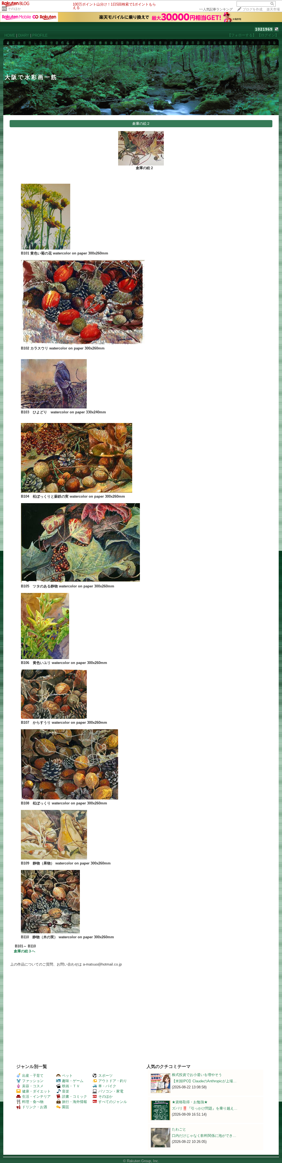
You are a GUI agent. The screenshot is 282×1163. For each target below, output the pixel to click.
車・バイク (107, 1086)
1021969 (264, 29)
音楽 (65, 1091)
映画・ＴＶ (71, 1086)
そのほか (14, 9)
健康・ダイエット (36, 1091)
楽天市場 (273, 9)
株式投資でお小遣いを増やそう (197, 1075)
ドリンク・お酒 (34, 1107)
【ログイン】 (268, 35)
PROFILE (40, 35)
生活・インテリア (36, 1096)
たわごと (179, 1129)
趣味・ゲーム (72, 1081)
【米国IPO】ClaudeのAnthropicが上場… (204, 1081)
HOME (9, 35)
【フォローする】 (241, 35)
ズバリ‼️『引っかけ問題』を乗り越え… (204, 1108)
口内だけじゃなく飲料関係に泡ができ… (204, 1136)
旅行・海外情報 (74, 1102)
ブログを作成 (252, 9)
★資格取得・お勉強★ (190, 1102)
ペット (67, 1075)
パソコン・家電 (110, 1091)
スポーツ (105, 1075)
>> (216, 9)
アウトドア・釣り (112, 1081)
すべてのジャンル (112, 1102)
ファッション (33, 1081)
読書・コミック (74, 1096)
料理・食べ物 (33, 1102)
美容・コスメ (33, 1086)
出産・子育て (33, 1075)
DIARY (23, 35)
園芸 (65, 1107)
